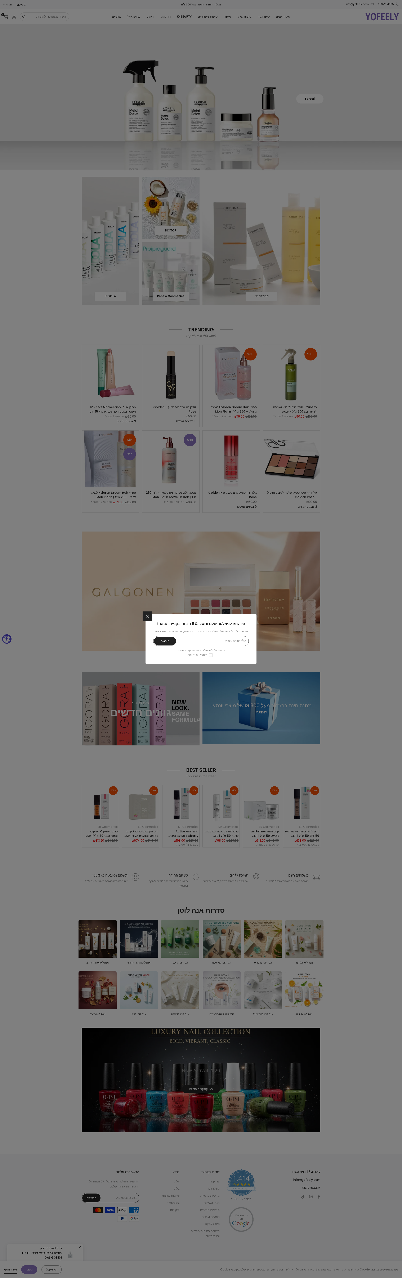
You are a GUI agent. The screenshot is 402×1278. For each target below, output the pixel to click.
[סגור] (147, 616)
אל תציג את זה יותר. (197, 655)
